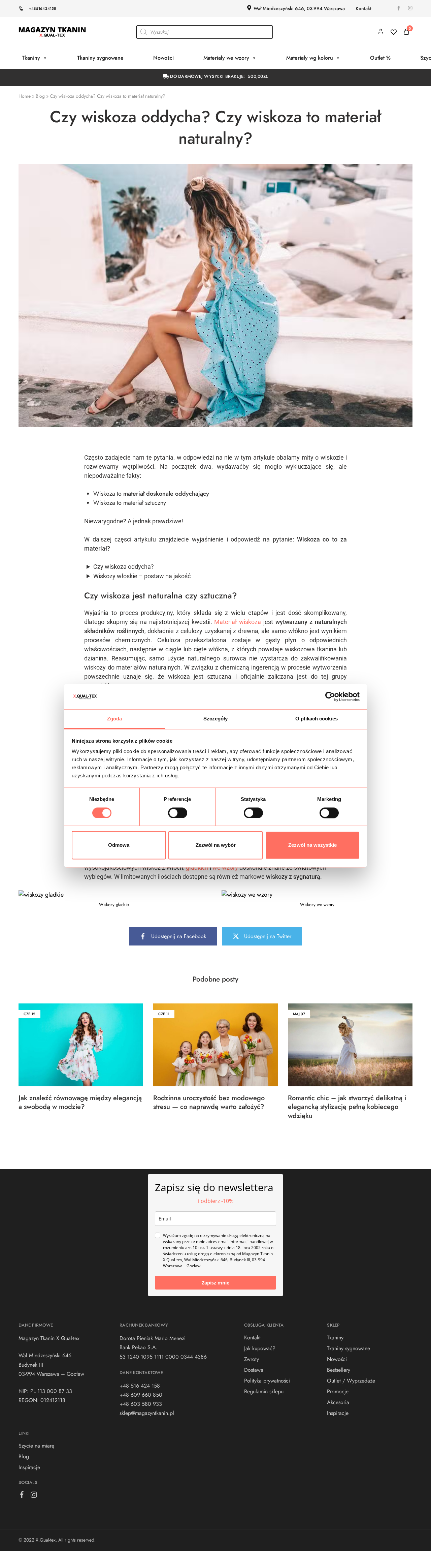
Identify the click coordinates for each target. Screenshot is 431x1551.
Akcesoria (338, 1402)
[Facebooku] (22, 1496)
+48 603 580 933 (141, 1404)
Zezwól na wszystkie (312, 845)
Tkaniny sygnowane (100, 58)
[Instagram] (34, 1496)
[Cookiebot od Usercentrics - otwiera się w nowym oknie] (330, 696)
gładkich (198, 867)
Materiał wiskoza (237, 621)
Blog (40, 96)
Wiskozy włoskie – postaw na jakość (142, 576)
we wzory (225, 867)
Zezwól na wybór (216, 845)
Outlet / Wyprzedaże (351, 1381)
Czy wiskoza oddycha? (123, 566)
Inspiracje (29, 1467)
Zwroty (251, 1359)
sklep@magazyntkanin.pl (147, 1413)
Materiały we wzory (226, 58)
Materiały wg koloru (309, 58)
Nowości (163, 58)
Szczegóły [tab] (215, 719)
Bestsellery (338, 1370)
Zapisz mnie (215, 1282)
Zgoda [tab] (114, 719)
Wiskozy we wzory (317, 904)
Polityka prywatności (267, 1381)
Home (25, 96)
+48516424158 (42, 8)
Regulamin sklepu (264, 1391)
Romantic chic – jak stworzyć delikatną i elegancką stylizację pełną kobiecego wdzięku (347, 1107)
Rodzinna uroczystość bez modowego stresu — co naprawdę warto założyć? (209, 1102)
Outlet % (380, 58)
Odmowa (118, 845)
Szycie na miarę (36, 1446)
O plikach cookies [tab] (316, 719)
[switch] (177, 812)
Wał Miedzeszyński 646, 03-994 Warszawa (299, 8)
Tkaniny (31, 58)
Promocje (338, 1391)
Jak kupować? (259, 1348)
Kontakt (363, 8)
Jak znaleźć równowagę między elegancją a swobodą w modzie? (80, 1102)
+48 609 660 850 (141, 1395)
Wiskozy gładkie (114, 904)
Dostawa (253, 1370)
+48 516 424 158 (140, 1386)
